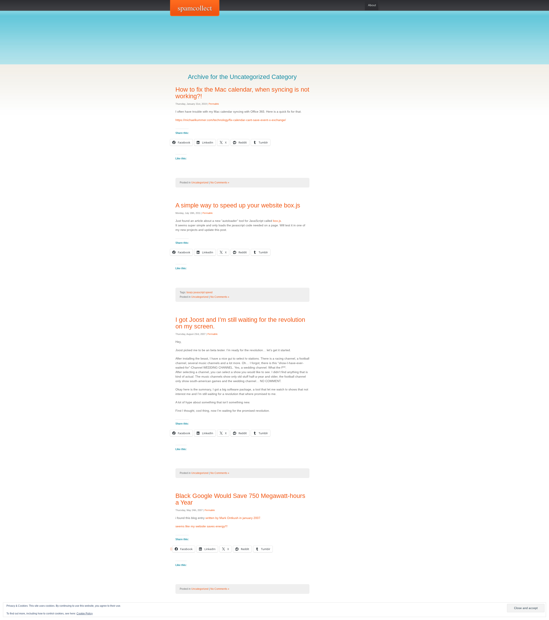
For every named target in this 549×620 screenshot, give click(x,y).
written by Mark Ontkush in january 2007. (233, 518)
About (372, 5)
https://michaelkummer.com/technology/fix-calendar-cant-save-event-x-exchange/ (230, 120)
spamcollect (195, 8)
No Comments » (219, 182)
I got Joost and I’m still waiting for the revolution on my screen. (240, 323)
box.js (277, 220)
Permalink (214, 104)
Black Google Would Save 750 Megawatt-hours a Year (240, 499)
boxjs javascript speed (200, 292)
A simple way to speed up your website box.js (237, 205)
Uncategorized (199, 182)
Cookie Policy (85, 613)
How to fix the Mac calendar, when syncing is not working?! (242, 93)
